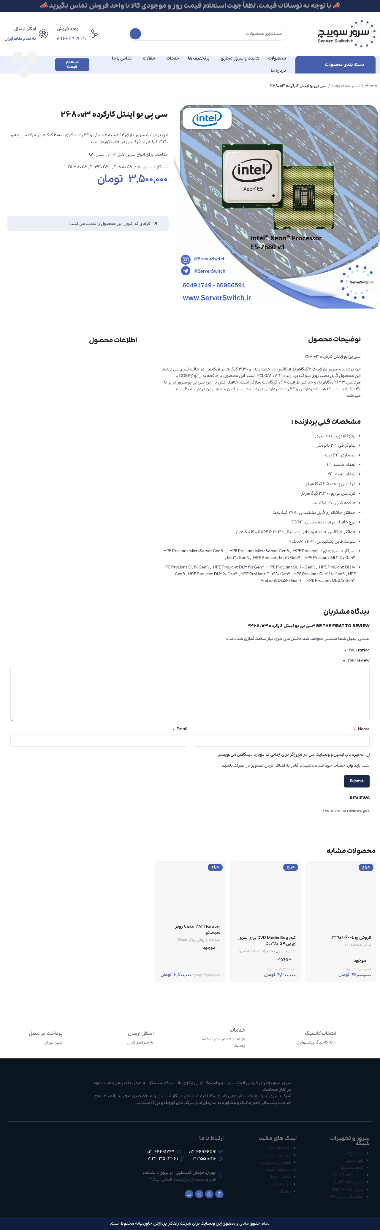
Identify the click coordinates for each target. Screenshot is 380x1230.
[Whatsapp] (209, 1194)
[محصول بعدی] (6, 86)
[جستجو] (135, 33)
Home (371, 86)
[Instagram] (219, 1194)
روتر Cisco (186, 940)
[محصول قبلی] (18, 86)
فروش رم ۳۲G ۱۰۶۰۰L (351, 937)
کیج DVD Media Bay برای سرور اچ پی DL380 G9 (267, 941)
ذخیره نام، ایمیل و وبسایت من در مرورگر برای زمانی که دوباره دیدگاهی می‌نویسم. (290, 755)
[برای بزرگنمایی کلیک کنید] (372, 296)
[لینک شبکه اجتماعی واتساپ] (18, 57)
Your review (356, 660)
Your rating (357, 650)
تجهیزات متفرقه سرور (256, 951)
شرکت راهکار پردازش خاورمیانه (163, 1223)
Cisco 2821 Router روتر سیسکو (197, 929)
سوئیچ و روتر (208, 940)
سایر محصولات (345, 86)
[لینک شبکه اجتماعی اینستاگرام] (32, 57)
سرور (333, 369)
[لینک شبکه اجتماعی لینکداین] (150, 203)
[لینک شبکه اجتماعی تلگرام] (24, 72)
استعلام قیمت (72, 64)
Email (179, 729)
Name (362, 729)
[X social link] (162, 203)
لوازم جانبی (286, 951)
